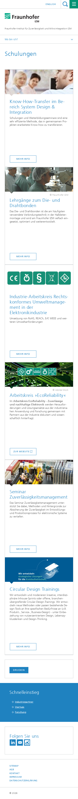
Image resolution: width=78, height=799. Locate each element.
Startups (19, 707)
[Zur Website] (39, 375)
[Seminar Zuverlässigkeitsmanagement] (39, 473)
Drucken (19, 670)
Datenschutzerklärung (23, 780)
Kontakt (14, 773)
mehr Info (23, 159)
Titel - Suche (65, 4)
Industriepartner (24, 702)
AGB (11, 769)
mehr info (23, 256)
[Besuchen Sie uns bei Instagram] (27, 742)
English (51, 4)
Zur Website (21, 451)
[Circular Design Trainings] (39, 570)
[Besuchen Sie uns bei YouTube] (20, 742)
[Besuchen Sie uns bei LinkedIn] (13, 742)
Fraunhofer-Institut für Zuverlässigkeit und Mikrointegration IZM (38, 28)
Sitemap (13, 766)
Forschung (20, 712)
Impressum (15, 777)
